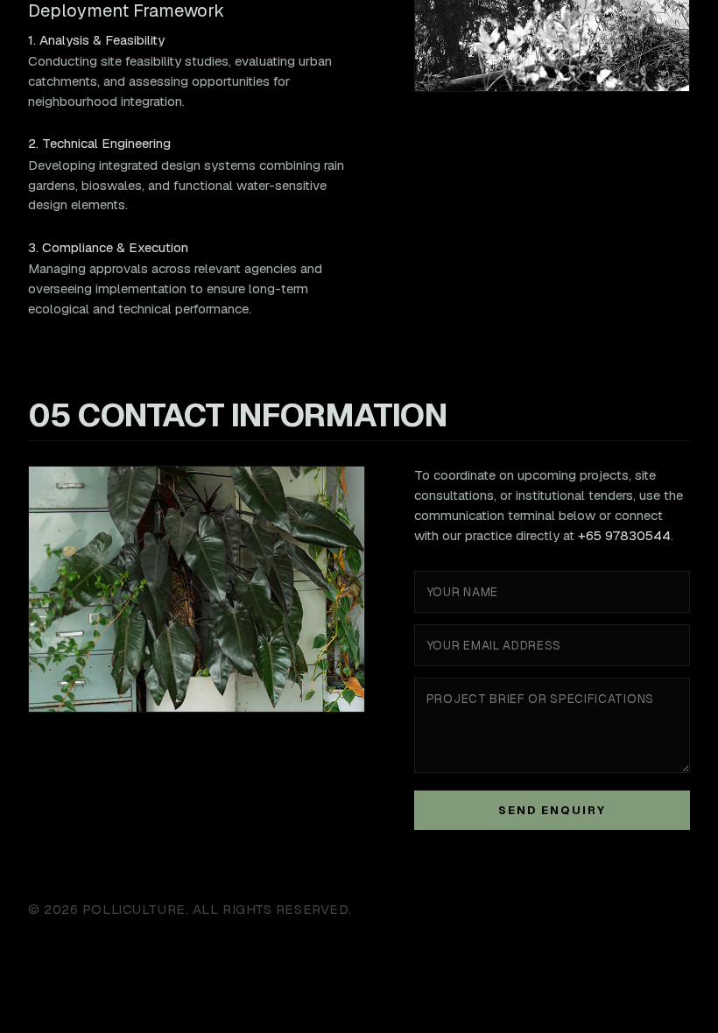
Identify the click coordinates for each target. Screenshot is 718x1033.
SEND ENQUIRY (551, 810)
